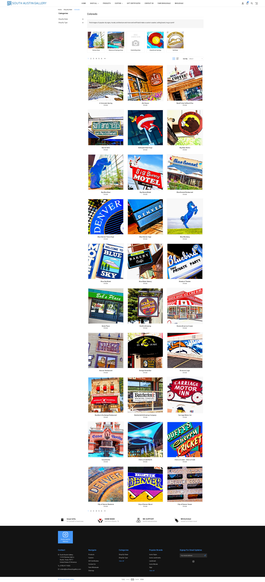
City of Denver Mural (145, 504)
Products (107, 3)
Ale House (145, 103)
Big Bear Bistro (185, 148)
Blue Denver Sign (145, 237)
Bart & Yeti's (106, 148)
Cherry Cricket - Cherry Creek (185, 460)
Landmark (152, 561)
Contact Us (149, 3)
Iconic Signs (153, 554)
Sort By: (185, 59)
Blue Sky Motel (106, 281)
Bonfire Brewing (145, 326)
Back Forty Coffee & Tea (185, 103)
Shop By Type (62, 22)
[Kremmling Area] (135, 40)
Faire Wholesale (164, 3)
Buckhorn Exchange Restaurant (106, 415)
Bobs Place (106, 326)
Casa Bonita (106, 460)
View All (121, 561)
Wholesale (179, 3)
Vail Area (175, 50)
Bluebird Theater (185, 281)
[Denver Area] (96, 40)
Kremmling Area (135, 50)
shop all (93, 3)
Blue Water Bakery (145, 281)
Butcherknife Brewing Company (145, 415)
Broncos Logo (185, 370)
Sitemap (91, 570)
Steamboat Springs (155, 50)
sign (150, 567)
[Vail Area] (175, 40)
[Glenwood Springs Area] (116, 40)
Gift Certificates (133, 3)
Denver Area (96, 50)
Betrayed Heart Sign (145, 148)
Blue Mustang (185, 237)
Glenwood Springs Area (116, 50)
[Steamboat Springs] (155, 40)
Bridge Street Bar (145, 370)
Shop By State (63, 19)
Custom (118, 3)
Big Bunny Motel (145, 192)
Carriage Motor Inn (185, 415)
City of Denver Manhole (106, 504)
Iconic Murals (153, 564)
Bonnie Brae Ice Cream (185, 326)
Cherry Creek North (145, 460)
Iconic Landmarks (155, 558)
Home (84, 3)
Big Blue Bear (106, 192)
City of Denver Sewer (185, 504)
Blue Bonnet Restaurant (185, 192)
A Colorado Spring (105, 103)
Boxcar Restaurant (105, 370)
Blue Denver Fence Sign (106, 237)
